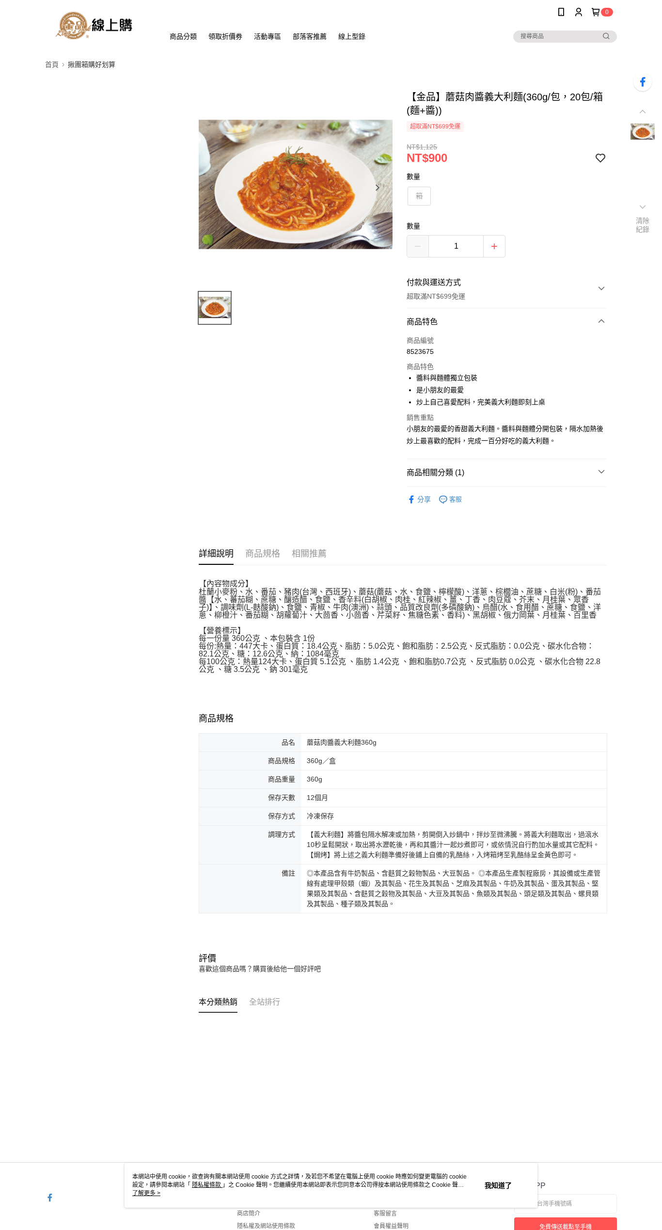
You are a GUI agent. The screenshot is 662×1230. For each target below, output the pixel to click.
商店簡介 (248, 1213)
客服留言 (385, 1213)
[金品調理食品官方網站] (99, 25)
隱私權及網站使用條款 (266, 1226)
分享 (424, 499)
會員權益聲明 (391, 1226)
